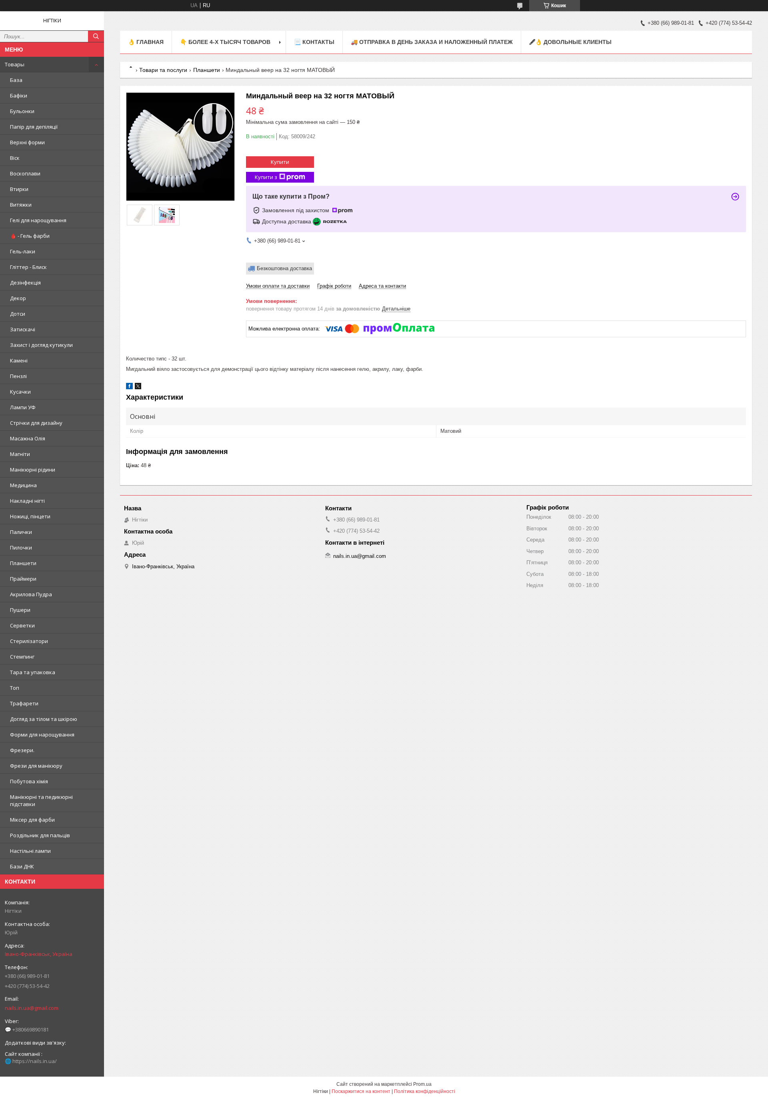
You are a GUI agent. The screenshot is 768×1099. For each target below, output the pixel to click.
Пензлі (18, 376)
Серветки (22, 625)
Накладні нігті (27, 500)
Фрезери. (22, 750)
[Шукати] (96, 36)
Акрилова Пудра (31, 594)
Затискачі (22, 329)
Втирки (19, 189)
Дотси (17, 313)
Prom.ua (422, 1084)
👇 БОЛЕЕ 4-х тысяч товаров (225, 42)
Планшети (23, 563)
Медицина (23, 485)
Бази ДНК (22, 866)
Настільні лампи (30, 850)
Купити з (266, 177)
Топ (14, 687)
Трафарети (24, 703)
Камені (19, 360)
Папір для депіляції (34, 126)
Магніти (20, 454)
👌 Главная (146, 42)
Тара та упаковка (32, 672)
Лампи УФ (23, 407)
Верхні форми (27, 142)
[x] (138, 387)
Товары (14, 64)
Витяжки (21, 204)
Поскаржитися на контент (361, 1091)
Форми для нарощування (42, 734)
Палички (21, 532)
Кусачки (20, 391)
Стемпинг (22, 656)
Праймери (23, 578)
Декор (18, 298)
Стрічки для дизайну (36, 422)
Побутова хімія (29, 781)
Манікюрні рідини (32, 469)
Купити (280, 161)
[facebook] (129, 387)
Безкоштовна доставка (284, 268)
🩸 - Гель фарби (30, 235)
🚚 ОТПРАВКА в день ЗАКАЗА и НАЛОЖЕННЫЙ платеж (432, 42)
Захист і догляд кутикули (41, 344)
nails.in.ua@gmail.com (31, 1007)
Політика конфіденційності (424, 1091)
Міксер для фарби (32, 819)
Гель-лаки (22, 251)
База (16, 80)
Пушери (20, 609)
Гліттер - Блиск (28, 267)
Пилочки (21, 547)
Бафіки (18, 95)
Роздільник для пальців (40, 835)
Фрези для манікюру (36, 765)
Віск (15, 157)
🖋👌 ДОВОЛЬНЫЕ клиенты (570, 42)
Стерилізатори (29, 641)
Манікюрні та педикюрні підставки (41, 800)
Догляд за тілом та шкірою (43, 719)
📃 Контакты (314, 42)
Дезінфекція (25, 282)
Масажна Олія (27, 438)
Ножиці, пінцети (30, 516)
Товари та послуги (163, 70)
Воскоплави (25, 173)
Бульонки (22, 111)
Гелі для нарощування (38, 220)
